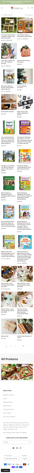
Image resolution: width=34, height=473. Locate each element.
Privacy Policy (7, 413)
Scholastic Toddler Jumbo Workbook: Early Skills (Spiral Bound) (24, 167)
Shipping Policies (8, 402)
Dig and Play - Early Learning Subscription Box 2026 (7, 285)
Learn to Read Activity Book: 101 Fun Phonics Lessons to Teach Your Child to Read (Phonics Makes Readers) (7, 140)
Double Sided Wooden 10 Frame (24, 336)
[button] (2, 8)
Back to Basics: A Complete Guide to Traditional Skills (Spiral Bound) (8, 195)
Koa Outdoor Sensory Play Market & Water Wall (24, 35)
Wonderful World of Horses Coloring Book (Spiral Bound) (7, 87)
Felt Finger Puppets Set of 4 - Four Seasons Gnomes (8, 62)
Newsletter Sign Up (8, 395)
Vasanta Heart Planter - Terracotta (24, 61)
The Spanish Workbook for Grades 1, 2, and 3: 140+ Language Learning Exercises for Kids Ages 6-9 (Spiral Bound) (24, 140)
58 (23, 346)
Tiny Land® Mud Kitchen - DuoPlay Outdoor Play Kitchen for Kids (8, 36)
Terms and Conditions (9, 416)
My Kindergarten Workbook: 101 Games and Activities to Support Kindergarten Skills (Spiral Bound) (24, 196)
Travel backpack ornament (22, 86)
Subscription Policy (8, 409)
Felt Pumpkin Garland (7, 111)
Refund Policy (7, 405)
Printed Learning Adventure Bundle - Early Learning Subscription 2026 (23, 311)
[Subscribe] (29, 442)
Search (5, 398)
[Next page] (27, 346)
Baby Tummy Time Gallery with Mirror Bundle (22, 113)
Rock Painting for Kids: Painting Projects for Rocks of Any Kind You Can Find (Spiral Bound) (8, 224)
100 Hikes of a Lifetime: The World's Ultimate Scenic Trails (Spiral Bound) (8, 168)
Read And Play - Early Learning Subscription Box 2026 (23, 285)
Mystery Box (4, 336)
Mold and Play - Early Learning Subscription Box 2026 (7, 310)
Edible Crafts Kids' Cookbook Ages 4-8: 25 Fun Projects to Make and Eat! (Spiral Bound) (8, 254)
